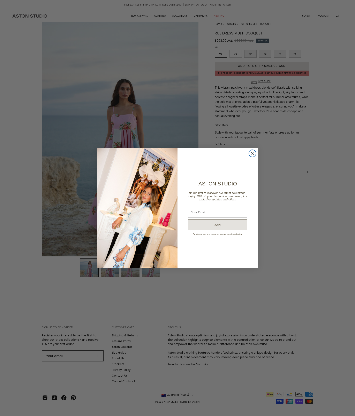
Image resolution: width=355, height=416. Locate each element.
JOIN (217, 224)
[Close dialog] (252, 153)
